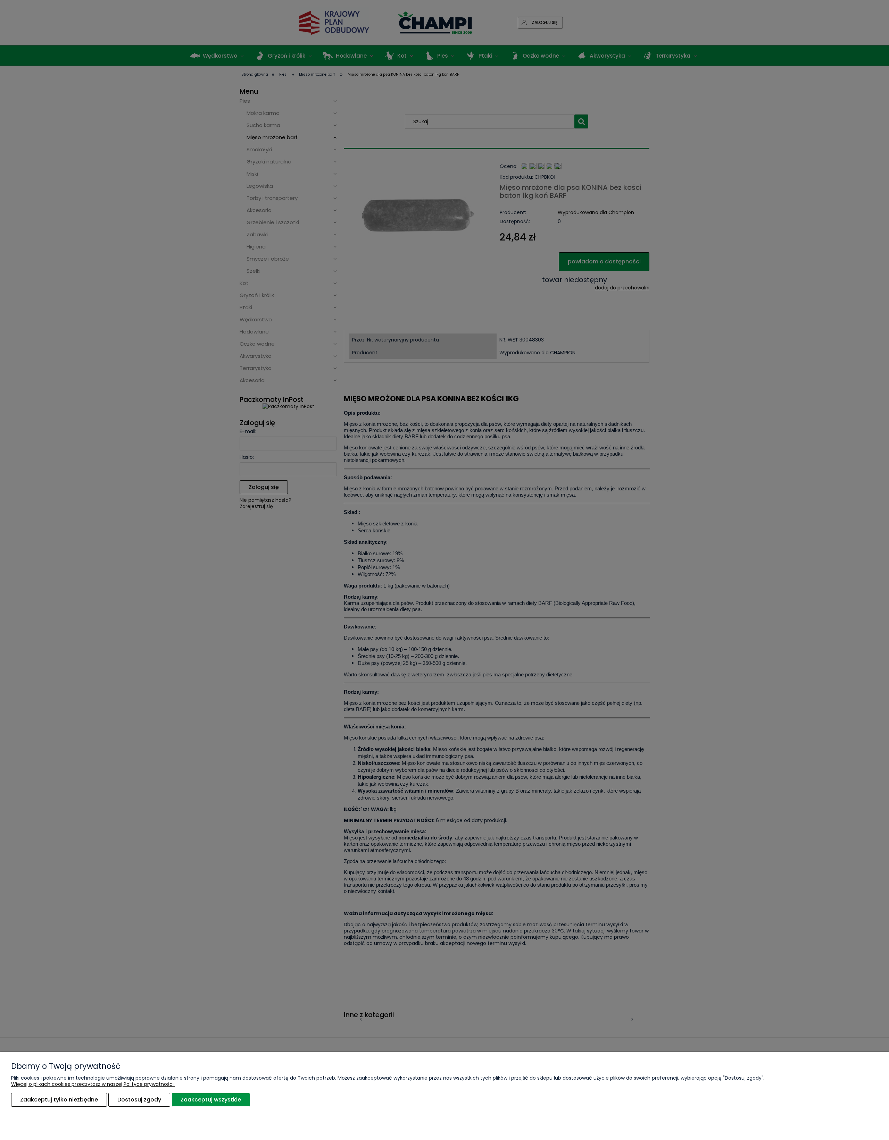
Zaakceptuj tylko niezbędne (59, 1100)
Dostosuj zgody (139, 1100)
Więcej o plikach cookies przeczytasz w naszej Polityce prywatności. (93, 1084)
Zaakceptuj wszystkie (211, 1100)
